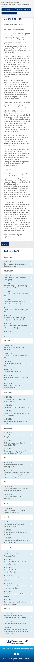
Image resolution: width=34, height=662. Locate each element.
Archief (7, 251)
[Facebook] (15, 654)
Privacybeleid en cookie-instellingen (12, 658)
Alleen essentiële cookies (9, 13)
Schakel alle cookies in (8, 9)
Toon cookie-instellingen (23, 9)
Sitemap (26, 658)
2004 (16, 251)
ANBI (11, 660)
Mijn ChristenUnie (19, 660)
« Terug (4, 244)
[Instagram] (18, 654)
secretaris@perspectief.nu (26, 648)
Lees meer (4, 6)
